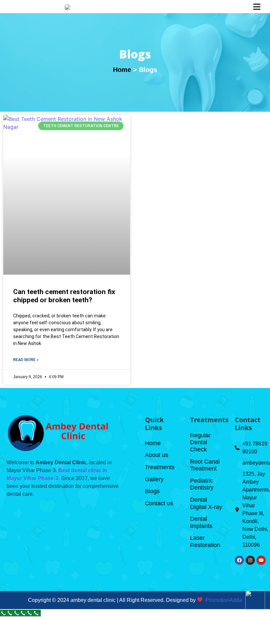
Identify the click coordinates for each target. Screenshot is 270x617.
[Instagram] (250, 560)
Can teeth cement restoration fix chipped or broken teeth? (64, 296)
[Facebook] (239, 560)
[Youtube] (261, 560)
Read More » (26, 359)
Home (122, 69)
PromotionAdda (223, 600)
